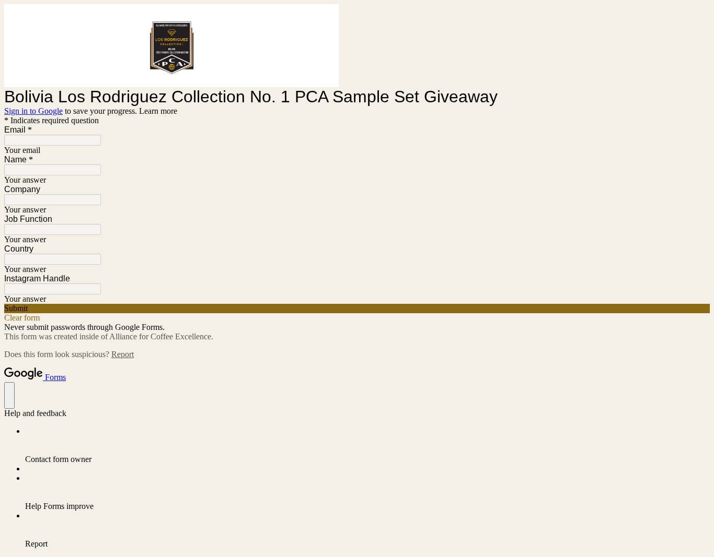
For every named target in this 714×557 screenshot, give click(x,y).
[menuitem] (367, 445)
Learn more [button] (158, 110)
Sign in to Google (33, 110)
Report (122, 354)
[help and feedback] (9, 395)
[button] (357, 308)
